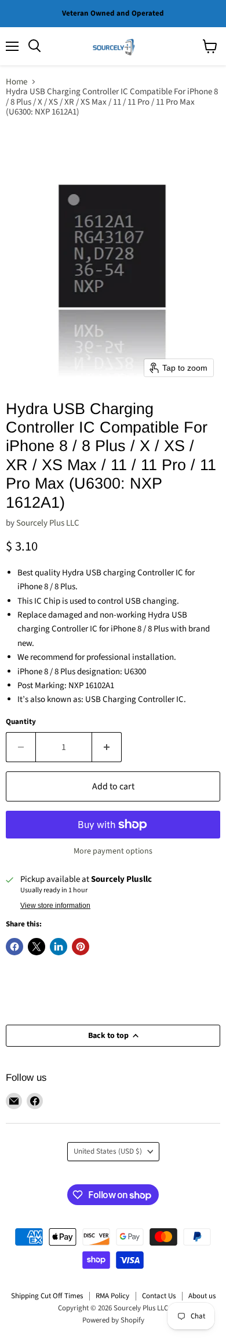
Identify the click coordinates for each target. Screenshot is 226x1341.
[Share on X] (36, 946)
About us (202, 1296)
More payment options (113, 851)
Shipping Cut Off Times (47, 1296)
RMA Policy (112, 1296)
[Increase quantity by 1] (107, 747)
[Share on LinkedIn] (58, 946)
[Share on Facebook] (14, 946)
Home (16, 82)
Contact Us (159, 1296)
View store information (55, 906)
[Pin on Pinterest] (80, 946)
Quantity (21, 722)
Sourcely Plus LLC (47, 523)
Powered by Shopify (113, 1320)
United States (108, 1151)
